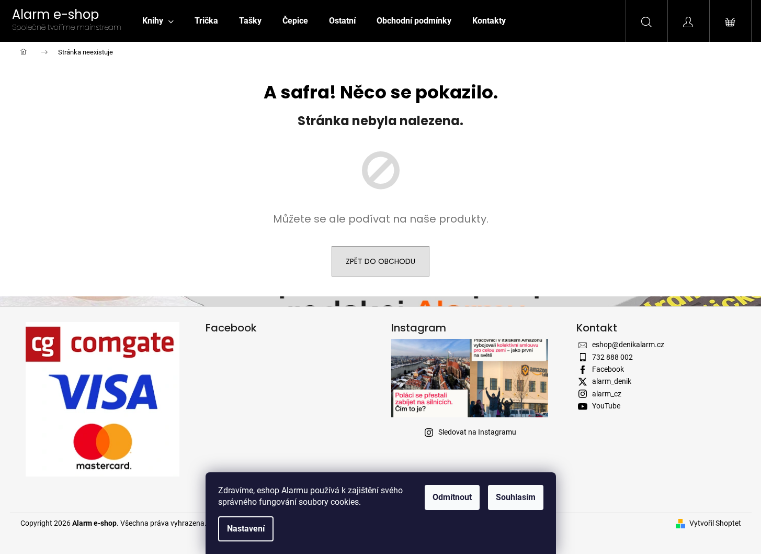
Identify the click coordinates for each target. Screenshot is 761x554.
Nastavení (246, 529)
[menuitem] (158, 21)
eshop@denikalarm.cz (628, 344)
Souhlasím (516, 497)
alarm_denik (611, 381)
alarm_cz (606, 394)
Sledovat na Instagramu (477, 432)
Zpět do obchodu (380, 261)
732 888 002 (612, 357)
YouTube (606, 406)
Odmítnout (452, 497)
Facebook (608, 369)
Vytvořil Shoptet (715, 523)
